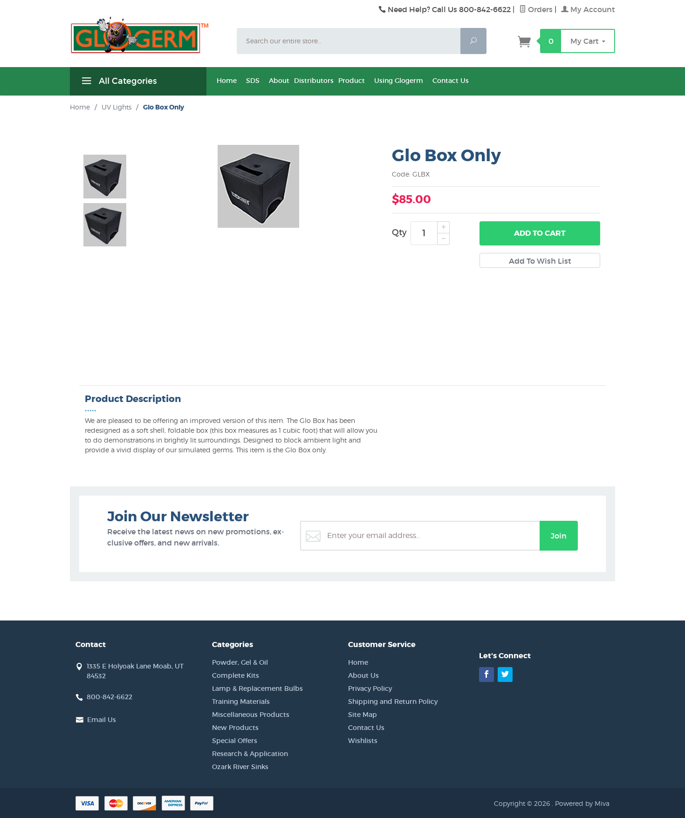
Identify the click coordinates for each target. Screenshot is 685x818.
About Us (363, 675)
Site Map (362, 714)
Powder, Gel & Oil (240, 662)
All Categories (126, 81)
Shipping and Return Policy (393, 701)
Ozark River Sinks (240, 767)
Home (227, 80)
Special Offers (234, 740)
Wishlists (362, 740)
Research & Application (250, 754)
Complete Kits (235, 675)
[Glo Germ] (147, 35)
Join (559, 535)
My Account (592, 9)
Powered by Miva (582, 803)
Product (351, 80)
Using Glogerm (398, 80)
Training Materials (241, 701)
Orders (539, 9)
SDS (253, 80)
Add (540, 233)
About (279, 80)
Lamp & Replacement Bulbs (257, 688)
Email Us (101, 720)
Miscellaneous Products (250, 714)
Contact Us (450, 80)
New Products (235, 727)
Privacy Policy (370, 688)
